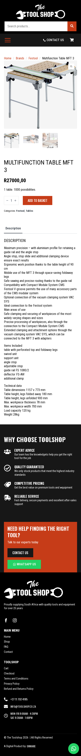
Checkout (9, 673)
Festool (33, 58)
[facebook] (6, 620)
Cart (6, 668)
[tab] (13, 228)
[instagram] (15, 620)
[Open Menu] (8, 40)
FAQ (6, 646)
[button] (71, 26)
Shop (7, 641)
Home (7, 58)
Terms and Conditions (16, 678)
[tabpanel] (40, 327)
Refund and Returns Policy (18, 688)
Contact (8, 651)
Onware (31, 746)
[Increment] (15, 200)
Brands (20, 58)
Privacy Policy (11, 683)
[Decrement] (7, 200)
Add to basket (37, 200)
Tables (29, 210)
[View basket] (71, 40)
